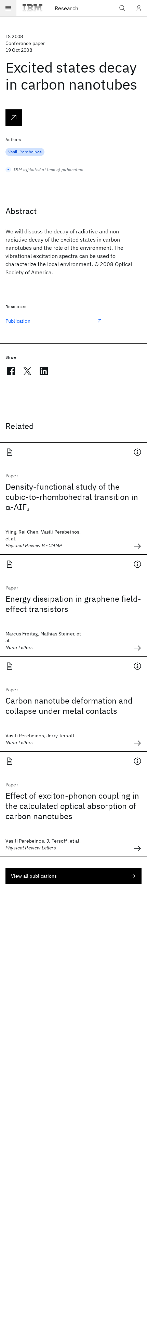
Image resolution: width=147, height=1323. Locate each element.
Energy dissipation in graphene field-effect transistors (73, 604)
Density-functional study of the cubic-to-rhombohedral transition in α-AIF (71, 496)
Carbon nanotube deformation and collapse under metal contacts (69, 705)
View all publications (34, 876)
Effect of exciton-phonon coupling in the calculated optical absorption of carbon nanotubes (72, 805)
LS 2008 (14, 36)
